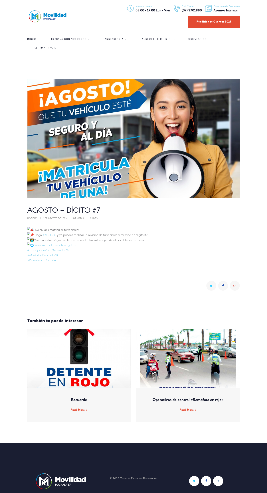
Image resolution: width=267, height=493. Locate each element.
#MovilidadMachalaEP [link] (42, 255)
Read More (78, 410)
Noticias (32, 218)
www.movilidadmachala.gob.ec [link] (56, 245)
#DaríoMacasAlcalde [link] (41, 260)
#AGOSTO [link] (49, 235)
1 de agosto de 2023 (55, 218)
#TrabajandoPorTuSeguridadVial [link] (49, 250)
